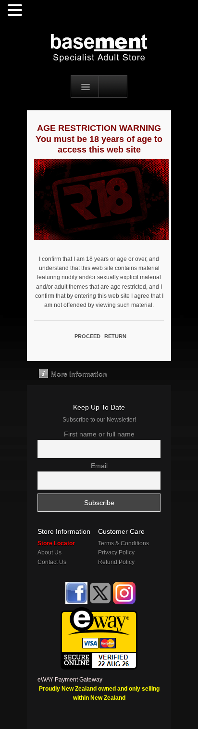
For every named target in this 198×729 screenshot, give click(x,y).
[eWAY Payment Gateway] (99, 611)
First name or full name (99, 434)
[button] (16, 10)
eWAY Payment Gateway (69, 679)
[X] (100, 593)
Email (99, 466)
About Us (49, 552)
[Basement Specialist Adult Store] (99, 48)
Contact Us (51, 562)
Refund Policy (116, 562)
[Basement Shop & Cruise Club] (75, 602)
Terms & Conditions (123, 543)
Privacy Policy (116, 552)
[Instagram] (124, 593)
